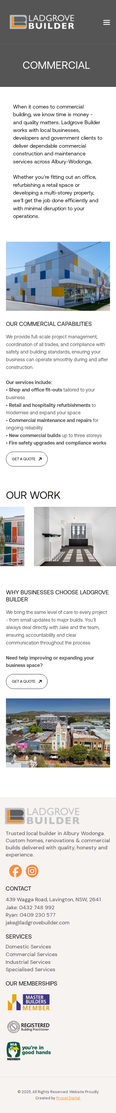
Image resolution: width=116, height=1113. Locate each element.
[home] (33, 22)
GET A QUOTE (23, 459)
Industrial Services (28, 962)
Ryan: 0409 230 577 (31, 915)
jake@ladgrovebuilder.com (38, 923)
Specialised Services (30, 969)
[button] (106, 21)
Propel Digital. (68, 1098)
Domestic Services (28, 947)
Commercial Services (31, 954)
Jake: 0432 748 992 (30, 908)
